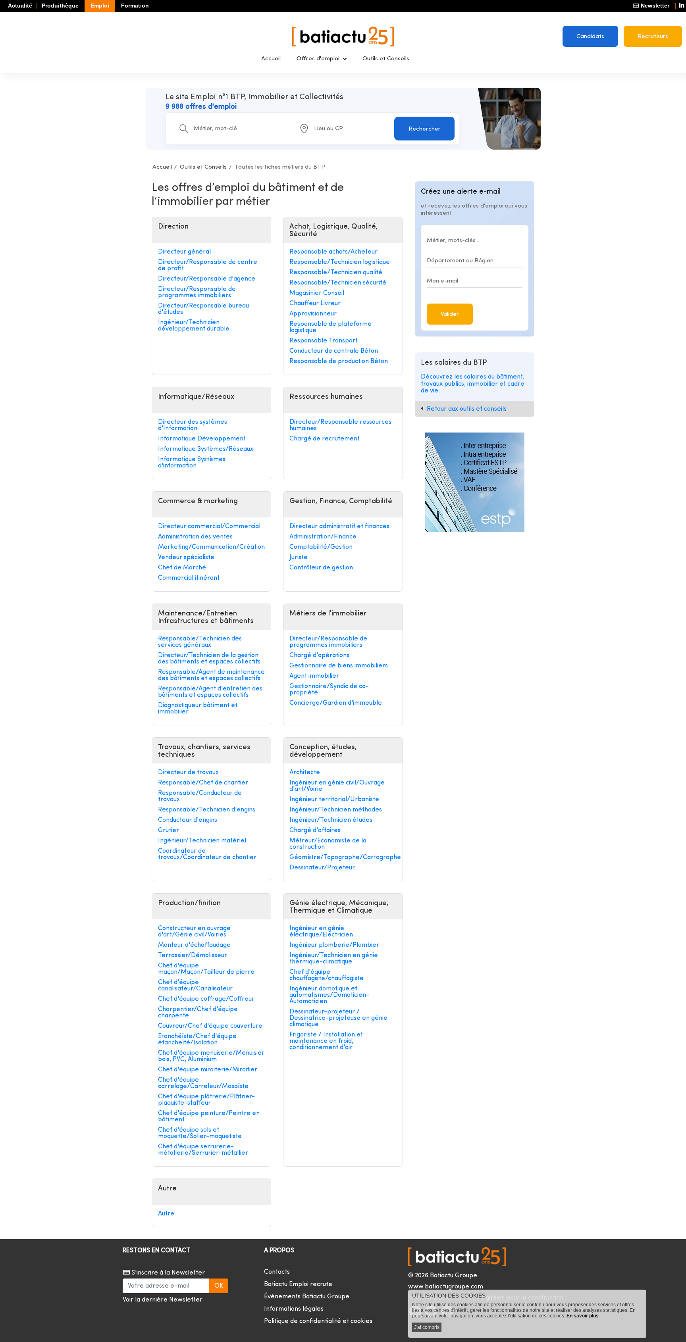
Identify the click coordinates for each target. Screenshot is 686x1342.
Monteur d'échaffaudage (194, 945)
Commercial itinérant (189, 578)
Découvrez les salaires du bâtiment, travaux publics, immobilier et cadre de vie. (472, 384)
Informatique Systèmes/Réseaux (205, 449)
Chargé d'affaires (315, 830)
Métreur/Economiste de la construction (327, 844)
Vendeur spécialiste (186, 557)
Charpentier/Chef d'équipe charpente (198, 1012)
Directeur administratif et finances (339, 526)
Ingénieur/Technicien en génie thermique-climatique (333, 958)
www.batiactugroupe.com (445, 1287)
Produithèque (60, 5)
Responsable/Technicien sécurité (337, 283)
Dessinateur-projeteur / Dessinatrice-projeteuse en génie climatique (338, 1018)
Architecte (304, 772)
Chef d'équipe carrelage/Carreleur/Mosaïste (203, 1083)
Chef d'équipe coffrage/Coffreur (206, 999)
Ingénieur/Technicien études (330, 820)
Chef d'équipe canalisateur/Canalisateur (195, 985)
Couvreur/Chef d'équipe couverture (210, 1026)
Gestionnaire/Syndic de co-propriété (329, 689)
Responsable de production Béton (338, 361)
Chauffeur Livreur (315, 303)
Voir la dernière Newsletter (162, 1300)
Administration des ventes (195, 537)
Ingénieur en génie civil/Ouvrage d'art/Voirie (337, 786)
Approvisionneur (313, 314)
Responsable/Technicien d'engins (206, 810)
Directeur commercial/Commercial (209, 526)
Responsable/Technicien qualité (335, 272)
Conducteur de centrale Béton (333, 351)
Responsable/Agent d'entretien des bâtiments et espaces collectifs (210, 692)
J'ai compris (426, 1327)
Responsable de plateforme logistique (330, 327)
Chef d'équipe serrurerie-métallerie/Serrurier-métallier (203, 1150)
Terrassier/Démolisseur (192, 955)
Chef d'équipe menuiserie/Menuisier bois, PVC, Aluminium (211, 1056)
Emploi (100, 5)
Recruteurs (653, 37)
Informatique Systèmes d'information (191, 462)
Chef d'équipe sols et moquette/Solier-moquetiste (200, 1133)
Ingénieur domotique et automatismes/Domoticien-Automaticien (329, 995)
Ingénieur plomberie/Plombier (334, 945)
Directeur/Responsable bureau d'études (203, 309)
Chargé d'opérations (319, 655)
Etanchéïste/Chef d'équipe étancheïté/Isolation (197, 1039)
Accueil (271, 59)
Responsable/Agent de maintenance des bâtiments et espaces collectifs (211, 675)
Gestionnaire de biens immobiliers (338, 666)
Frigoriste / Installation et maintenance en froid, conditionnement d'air (326, 1041)
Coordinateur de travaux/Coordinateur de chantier (207, 854)
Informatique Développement (202, 439)
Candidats (590, 37)
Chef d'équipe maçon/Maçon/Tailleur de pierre (206, 969)
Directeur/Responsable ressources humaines (340, 425)
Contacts (277, 1272)
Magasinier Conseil (316, 293)
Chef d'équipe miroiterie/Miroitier (207, 1070)
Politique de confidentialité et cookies (318, 1321)
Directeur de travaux (188, 772)
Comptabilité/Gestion (321, 547)
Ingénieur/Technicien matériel (202, 841)
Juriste (298, 557)
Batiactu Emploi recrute (298, 1284)
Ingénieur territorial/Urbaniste (334, 799)
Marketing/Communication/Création (211, 547)
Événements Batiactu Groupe (306, 1297)
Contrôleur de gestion (321, 568)
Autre (166, 1214)
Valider (450, 314)
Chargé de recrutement (324, 439)
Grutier (168, 830)
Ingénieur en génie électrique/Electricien (321, 931)
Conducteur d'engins (187, 820)
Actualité (20, 5)
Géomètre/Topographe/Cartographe (343, 857)
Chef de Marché (182, 568)
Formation (135, 5)
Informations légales (294, 1309)
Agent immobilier (314, 676)
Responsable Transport (323, 341)
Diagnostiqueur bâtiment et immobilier (197, 708)
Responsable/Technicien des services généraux (200, 642)
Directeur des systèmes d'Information (192, 425)
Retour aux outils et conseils (467, 409)
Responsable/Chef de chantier (203, 783)
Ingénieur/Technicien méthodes (335, 810)
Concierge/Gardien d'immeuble (335, 703)
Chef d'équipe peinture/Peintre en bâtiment (209, 1116)
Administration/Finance (322, 537)
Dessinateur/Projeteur (322, 868)
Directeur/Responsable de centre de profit (207, 265)
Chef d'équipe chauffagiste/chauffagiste (326, 975)
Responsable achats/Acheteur (333, 252)
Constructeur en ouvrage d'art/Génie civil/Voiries (194, 931)
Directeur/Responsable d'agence (206, 279)
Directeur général (184, 252)
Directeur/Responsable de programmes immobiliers (197, 292)
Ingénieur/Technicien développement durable (193, 325)
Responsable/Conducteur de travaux (200, 796)
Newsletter (654, 5)
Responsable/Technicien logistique (339, 262)
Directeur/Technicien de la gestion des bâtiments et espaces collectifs (209, 658)
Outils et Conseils (385, 59)
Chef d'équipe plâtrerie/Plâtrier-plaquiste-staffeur (206, 1100)
